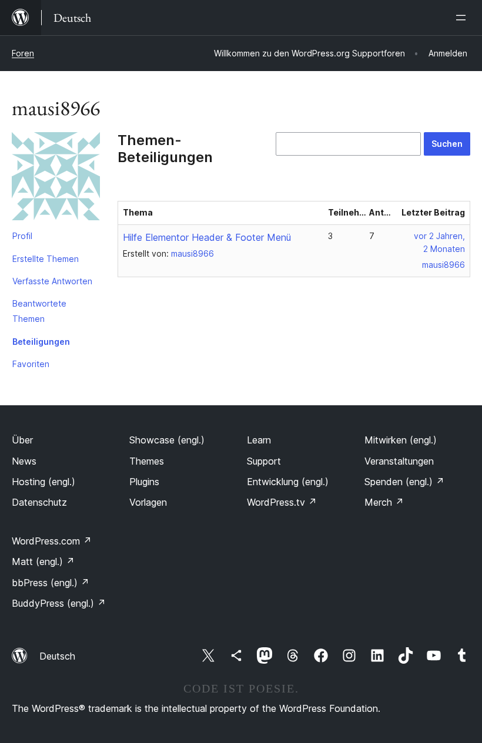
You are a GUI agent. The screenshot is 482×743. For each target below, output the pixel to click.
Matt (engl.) (43, 561)
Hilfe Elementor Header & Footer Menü (207, 237)
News (24, 461)
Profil (22, 236)
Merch (384, 502)
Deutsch (57, 656)
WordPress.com (52, 541)
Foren (23, 53)
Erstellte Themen (45, 259)
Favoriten (30, 364)
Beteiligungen (41, 342)
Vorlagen (148, 502)
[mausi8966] (56, 178)
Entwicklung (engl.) (288, 482)
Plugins (144, 482)
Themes (146, 461)
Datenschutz (39, 502)
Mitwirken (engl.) (400, 440)
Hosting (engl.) (43, 482)
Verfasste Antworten (52, 281)
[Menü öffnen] (463, 17)
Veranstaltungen (399, 461)
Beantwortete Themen (39, 311)
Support (264, 461)
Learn (259, 440)
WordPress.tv (282, 502)
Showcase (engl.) (167, 440)
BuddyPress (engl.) (59, 603)
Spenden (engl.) (404, 482)
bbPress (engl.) (50, 583)
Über (22, 440)
